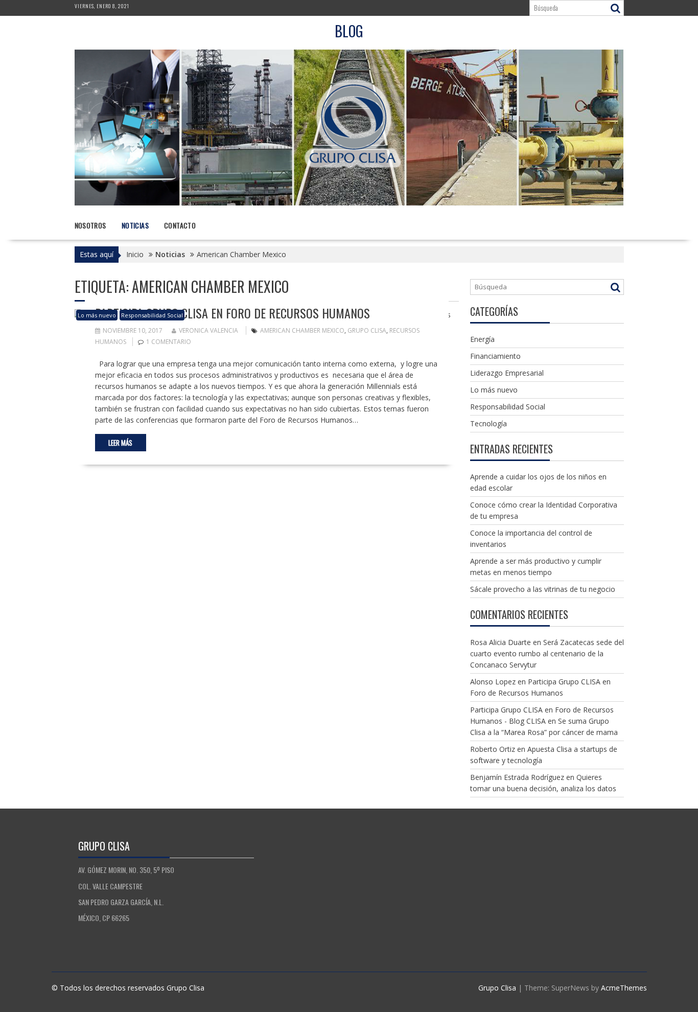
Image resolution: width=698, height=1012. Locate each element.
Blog (349, 30)
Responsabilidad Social (152, 315)
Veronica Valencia (208, 330)
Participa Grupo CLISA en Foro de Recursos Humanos (232, 313)
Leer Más (120, 443)
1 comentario (168, 341)
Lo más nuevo (97, 315)
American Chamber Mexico (302, 330)
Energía (482, 339)
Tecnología (488, 423)
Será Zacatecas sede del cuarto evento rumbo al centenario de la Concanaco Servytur (547, 653)
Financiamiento (495, 356)
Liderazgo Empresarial (507, 373)
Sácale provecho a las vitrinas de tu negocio (542, 589)
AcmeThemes (624, 988)
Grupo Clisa (366, 330)
